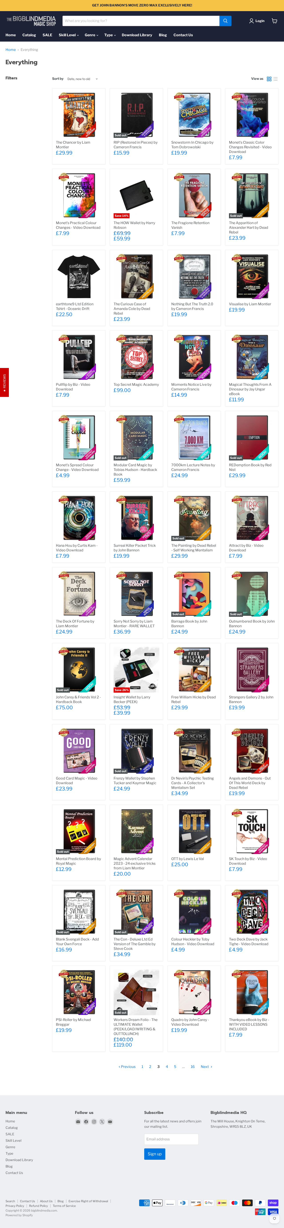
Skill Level (67, 35)
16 (193, 1067)
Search (10, 1201)
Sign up (155, 1154)
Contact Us (183, 35)
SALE (47, 35)
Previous (128, 1067)
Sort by (57, 79)
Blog (163, 35)
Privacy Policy (15, 1206)
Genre (90, 35)
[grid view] (269, 79)
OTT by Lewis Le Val (187, 859)
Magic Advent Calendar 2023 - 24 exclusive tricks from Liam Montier (135, 863)
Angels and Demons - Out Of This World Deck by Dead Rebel (250, 783)
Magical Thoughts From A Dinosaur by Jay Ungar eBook (250, 389)
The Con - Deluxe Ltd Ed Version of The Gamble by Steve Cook (135, 944)
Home (11, 35)
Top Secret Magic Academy (136, 384)
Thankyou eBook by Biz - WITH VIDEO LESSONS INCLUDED (249, 1024)
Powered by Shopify (19, 1215)
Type (108, 35)
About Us (46, 1201)
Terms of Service (64, 1206)
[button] (257, 21)
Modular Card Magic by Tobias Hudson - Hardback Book (135, 469)
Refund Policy (38, 1206)
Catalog (29, 35)
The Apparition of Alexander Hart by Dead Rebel (248, 227)
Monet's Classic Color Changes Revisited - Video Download (250, 147)
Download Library (137, 35)
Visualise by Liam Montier (250, 304)
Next (205, 1067)
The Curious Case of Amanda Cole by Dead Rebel (132, 309)
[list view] (275, 79)
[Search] (225, 21)
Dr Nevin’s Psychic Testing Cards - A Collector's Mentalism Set (192, 783)
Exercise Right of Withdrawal (88, 1201)
